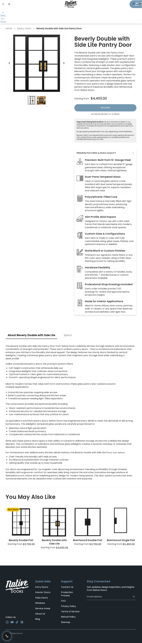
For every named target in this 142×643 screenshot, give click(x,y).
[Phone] (7, 636)
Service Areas (42, 608)
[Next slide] (65, 63)
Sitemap (65, 622)
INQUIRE (105, 107)
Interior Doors (42, 592)
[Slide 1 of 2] (32, 100)
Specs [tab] (68, 335)
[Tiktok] (17, 622)
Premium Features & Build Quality (96, 153)
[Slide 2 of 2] (41, 100)
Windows (40, 603)
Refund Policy (68, 617)
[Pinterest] (22, 622)
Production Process (67, 594)
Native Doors (17, 633)
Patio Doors (41, 597)
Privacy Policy (68, 606)
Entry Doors (41, 587)
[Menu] (3, 4)
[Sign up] (133, 597)
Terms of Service (70, 611)
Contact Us (67, 587)
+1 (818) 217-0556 (3, 17)
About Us (40, 613)
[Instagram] (7, 622)
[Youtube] (12, 622)
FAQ (63, 600)
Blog (37, 619)
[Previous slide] (9, 63)
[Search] (9, 4)
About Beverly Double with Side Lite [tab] (31, 335)
